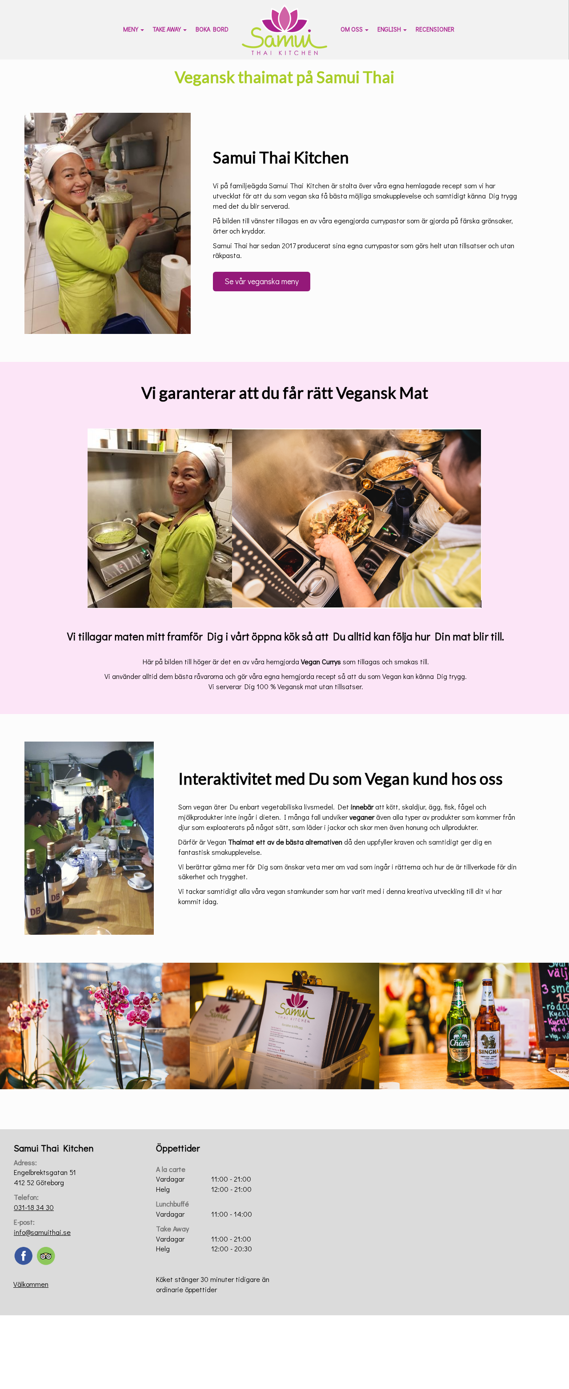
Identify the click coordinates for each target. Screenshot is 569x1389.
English (389, 29)
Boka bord (212, 29)
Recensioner (435, 29)
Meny (130, 29)
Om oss (352, 29)
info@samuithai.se (42, 1232)
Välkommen (30, 1284)
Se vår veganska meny (261, 281)
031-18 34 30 (34, 1207)
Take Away (167, 29)
